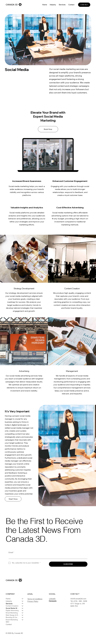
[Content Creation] (23, 606)
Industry (9, 601)
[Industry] (23, 601)
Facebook (52, 601)
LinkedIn (52, 599)
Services (9, 604)
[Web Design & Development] (23, 615)
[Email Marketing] (23, 613)
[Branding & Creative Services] (23, 617)
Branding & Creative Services (13, 617)
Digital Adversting (12, 610)
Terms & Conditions (34, 599)
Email (11, 552)
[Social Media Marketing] (23, 608)
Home (8, 599)
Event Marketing (12, 620)
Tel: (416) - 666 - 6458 (78, 601)
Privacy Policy (32, 601)
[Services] (23, 603)
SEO (7, 622)
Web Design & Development (13, 615)
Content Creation (12, 606)
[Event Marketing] (23, 620)
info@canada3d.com (78, 599)
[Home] (23, 598)
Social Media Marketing (13, 608)
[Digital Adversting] (23, 610)
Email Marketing (12, 613)
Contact (9, 624)
